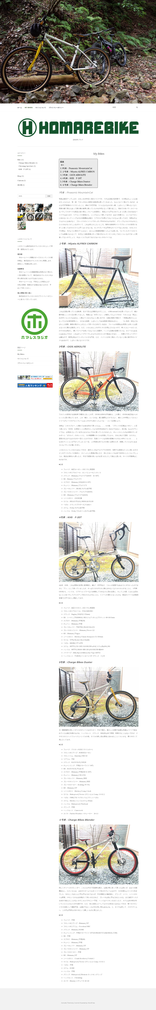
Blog (19, 176)
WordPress (91, 1003)
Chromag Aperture (26, 166)
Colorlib (76, 1003)
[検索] (137, 107)
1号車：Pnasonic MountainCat (77, 168)
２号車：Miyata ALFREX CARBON (78, 171)
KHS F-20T (23, 169)
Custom (20, 180)
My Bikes (29, 107)
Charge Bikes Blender (27, 163)
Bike (19, 160)
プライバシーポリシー (56, 107)
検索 (49, 196)
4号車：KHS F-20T (72, 178)
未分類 (19, 185)
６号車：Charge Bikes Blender (77, 185)
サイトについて (41, 107)
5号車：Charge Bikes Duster (76, 181)
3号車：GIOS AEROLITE (74, 175)
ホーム (19, 107)
